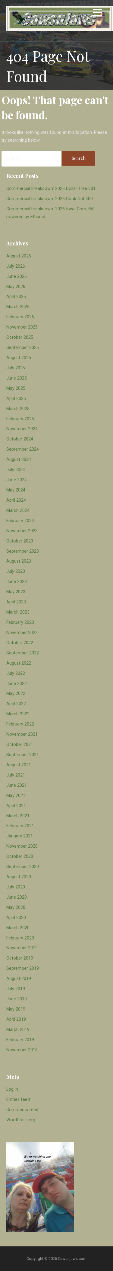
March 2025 (18, 408)
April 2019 (16, 1019)
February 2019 (20, 1039)
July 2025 (15, 368)
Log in (12, 1089)
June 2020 (16, 897)
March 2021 (18, 816)
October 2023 (19, 541)
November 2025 (22, 327)
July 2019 (15, 988)
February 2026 (20, 317)
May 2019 (15, 1009)
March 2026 (18, 306)
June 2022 (16, 683)
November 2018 (22, 1050)
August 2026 (18, 256)
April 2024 (16, 500)
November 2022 (22, 632)
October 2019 (19, 958)
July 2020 (15, 887)
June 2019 (16, 999)
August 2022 (18, 663)
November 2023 (22, 530)
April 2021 (16, 805)
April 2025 (16, 398)
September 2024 (22, 449)
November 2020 (22, 846)
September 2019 (22, 968)
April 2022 (16, 703)
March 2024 (18, 510)
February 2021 (20, 825)
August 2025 (18, 357)
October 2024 (19, 439)
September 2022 (22, 653)
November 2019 (22, 948)
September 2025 (22, 347)
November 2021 (22, 734)
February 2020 (20, 938)
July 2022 (15, 673)
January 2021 (19, 836)
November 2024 (22, 428)
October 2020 (19, 856)
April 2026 (16, 296)
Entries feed (18, 1099)
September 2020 (22, 866)
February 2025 (20, 419)
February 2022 (20, 724)
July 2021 (15, 775)
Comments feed (22, 1109)
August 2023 (18, 561)
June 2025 (16, 378)
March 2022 (18, 714)
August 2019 (18, 978)
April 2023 (16, 602)
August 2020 (18, 876)
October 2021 (19, 744)
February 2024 (20, 520)
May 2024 (15, 490)
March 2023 (18, 612)
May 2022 (15, 693)
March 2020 (18, 927)
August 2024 (18, 459)
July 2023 (15, 571)
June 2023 (16, 581)
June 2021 (16, 785)
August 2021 (18, 765)
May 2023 (15, 591)
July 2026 (15, 266)
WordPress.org (20, 1119)
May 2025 (15, 388)
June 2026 (16, 276)
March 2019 (18, 1029)
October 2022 (19, 642)
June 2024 (16, 479)
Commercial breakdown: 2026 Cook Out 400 (49, 198)
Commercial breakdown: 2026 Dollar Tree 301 (51, 188)
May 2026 (15, 286)
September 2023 (22, 551)
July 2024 (15, 469)
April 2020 (16, 917)
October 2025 (19, 337)
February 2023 (20, 622)
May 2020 (15, 907)
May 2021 (15, 795)
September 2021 (22, 754)
